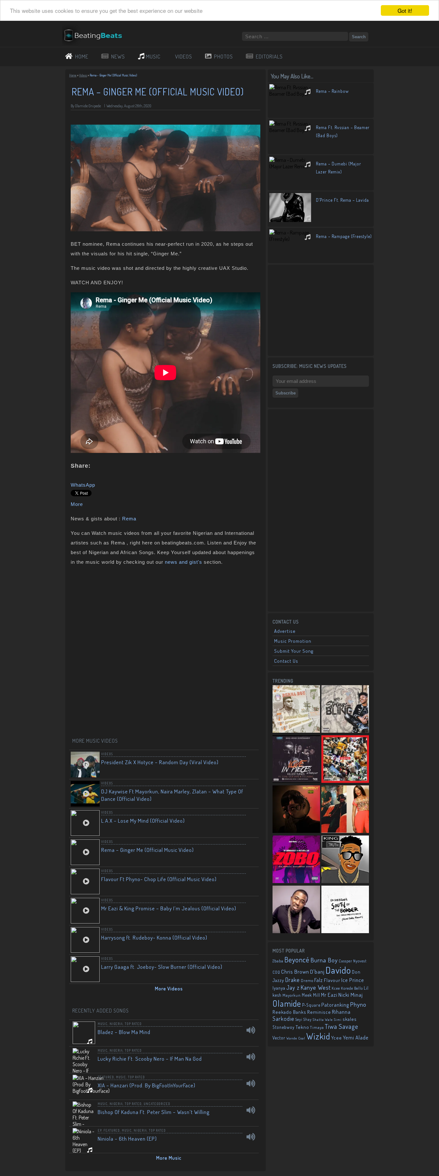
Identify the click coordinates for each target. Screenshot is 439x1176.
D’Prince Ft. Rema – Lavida (342, 200)
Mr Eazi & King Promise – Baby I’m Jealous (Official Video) (168, 908)
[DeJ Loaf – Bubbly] (296, 809)
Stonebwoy (284, 1027)
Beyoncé (296, 959)
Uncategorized (157, 1104)
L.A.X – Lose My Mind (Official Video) (143, 820)
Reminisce (319, 1012)
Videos (83, 75)
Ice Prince (352, 980)
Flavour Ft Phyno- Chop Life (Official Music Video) (159, 879)
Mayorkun (291, 995)
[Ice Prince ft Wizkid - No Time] (296, 910)
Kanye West (315, 987)
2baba (278, 960)
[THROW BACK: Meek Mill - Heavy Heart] (345, 759)
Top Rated (133, 1024)
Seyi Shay (303, 1019)
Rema (129, 518)
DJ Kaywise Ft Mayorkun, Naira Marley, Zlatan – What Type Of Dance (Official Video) (172, 795)
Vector (279, 1037)
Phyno (358, 1004)
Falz (318, 980)
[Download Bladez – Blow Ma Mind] (250, 1030)
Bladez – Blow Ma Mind (124, 1032)
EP (100, 1130)
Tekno (302, 1027)
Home (72, 75)
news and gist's (183, 562)
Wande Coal (295, 1038)
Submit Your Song (293, 651)
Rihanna (341, 1012)
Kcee (336, 988)
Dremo (307, 980)
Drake (292, 979)
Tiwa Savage (341, 1026)
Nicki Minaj (350, 994)
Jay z (293, 987)
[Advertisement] (321, 310)
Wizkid (318, 1036)
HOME (81, 56)
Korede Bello (352, 988)
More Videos (169, 989)
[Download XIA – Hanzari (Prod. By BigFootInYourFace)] (250, 1083)
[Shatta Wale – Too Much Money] (345, 860)
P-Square (311, 1005)
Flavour (332, 980)
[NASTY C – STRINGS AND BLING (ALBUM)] (345, 709)
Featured (106, 1077)
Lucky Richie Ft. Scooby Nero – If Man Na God (150, 1058)
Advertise (285, 631)
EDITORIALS (269, 56)
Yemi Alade (356, 1037)
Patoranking (335, 1005)
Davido (338, 970)
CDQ (276, 972)
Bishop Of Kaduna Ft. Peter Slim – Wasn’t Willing (154, 1112)
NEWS (118, 56)
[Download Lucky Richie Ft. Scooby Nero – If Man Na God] (250, 1057)
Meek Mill (311, 995)
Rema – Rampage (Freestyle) (344, 236)
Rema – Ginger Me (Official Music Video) (147, 849)
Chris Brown (295, 971)
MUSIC (153, 56)
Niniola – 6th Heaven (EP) (127, 1138)
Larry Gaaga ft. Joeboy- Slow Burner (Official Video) (161, 966)
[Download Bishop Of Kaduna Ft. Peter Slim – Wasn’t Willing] (250, 1110)
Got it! (405, 10)
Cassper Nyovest (353, 961)
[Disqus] (165, 652)
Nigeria (116, 1024)
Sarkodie (283, 1018)
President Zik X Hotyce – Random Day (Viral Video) (160, 762)
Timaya (317, 1027)
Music (103, 1024)
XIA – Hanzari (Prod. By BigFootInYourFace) (146, 1085)
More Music (169, 1158)
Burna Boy (324, 960)
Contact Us (286, 661)
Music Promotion (292, 641)
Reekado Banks (289, 1012)
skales (350, 1019)
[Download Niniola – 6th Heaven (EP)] (250, 1137)
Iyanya (279, 988)
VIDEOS (183, 56)
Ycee (336, 1038)
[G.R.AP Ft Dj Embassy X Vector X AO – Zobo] (296, 860)
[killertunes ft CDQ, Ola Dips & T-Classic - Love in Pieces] (296, 759)
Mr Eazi (329, 994)
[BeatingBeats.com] (96, 43)
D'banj (317, 971)
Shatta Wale (323, 1019)
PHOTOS (223, 56)
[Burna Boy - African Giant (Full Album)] (296, 709)
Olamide (287, 1003)
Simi (338, 1019)
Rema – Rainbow (332, 91)
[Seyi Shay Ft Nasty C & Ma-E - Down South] (345, 809)
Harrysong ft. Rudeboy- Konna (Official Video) (154, 937)
